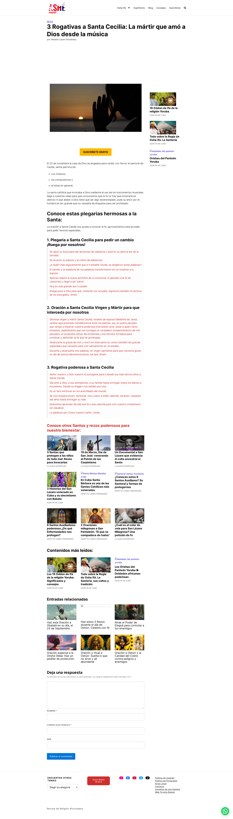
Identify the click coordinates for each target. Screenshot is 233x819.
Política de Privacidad (166, 781)
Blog (150, 7)
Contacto (159, 786)
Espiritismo (139, 7)
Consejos (161, 7)
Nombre (52, 711)
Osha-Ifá (121, 7)
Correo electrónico (59, 725)
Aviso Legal (161, 783)
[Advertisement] (116, 63)
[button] (225, 811)
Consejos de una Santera (167, 789)
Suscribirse (174, 7)
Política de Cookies (164, 778)
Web (49, 739)
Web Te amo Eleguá (165, 792)
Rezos (50, 21)
